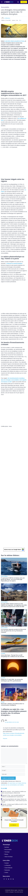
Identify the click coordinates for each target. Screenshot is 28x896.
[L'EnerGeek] (8, 2)
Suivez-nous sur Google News (12, 549)
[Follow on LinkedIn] (9, 879)
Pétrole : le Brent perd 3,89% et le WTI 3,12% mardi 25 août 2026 (14, 804)
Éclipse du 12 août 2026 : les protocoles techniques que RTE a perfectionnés (12, 680)
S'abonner (23, 1)
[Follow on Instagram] (11, 879)
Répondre (5, 738)
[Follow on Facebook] (4, 879)
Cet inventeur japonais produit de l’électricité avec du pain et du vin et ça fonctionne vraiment (13, 631)
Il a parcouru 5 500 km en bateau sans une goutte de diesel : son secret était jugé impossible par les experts (13, 579)
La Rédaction (7, 18)
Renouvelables (5, 7)
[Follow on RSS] (13, 879)
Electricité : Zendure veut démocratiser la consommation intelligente (12, 704)
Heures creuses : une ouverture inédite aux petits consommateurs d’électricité (13, 792)
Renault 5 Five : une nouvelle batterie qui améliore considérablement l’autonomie (13, 795)
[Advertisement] (14, 76)
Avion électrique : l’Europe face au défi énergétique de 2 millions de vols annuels (12, 655)
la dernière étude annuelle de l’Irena (14, 41)
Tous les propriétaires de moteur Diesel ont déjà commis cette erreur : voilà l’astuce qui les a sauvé (14, 800)
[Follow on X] (6, 879)
